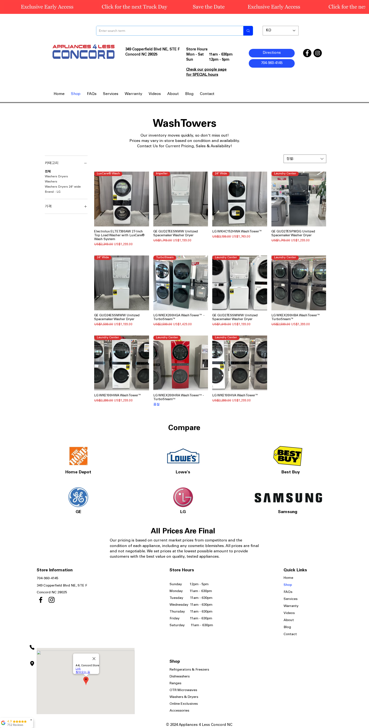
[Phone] (32, 647)
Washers (51, 181)
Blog (287, 627)
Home (288, 578)
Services (290, 599)
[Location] (32, 663)
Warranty (291, 606)
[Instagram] (317, 53)
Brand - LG (52, 192)
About (289, 620)
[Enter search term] (248, 30)
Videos (289, 613)
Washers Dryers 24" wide (63, 186)
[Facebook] (307, 53)
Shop (288, 585)
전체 (48, 171)
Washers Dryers (56, 176)
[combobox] (305, 159)
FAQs (288, 592)
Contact (290, 634)
